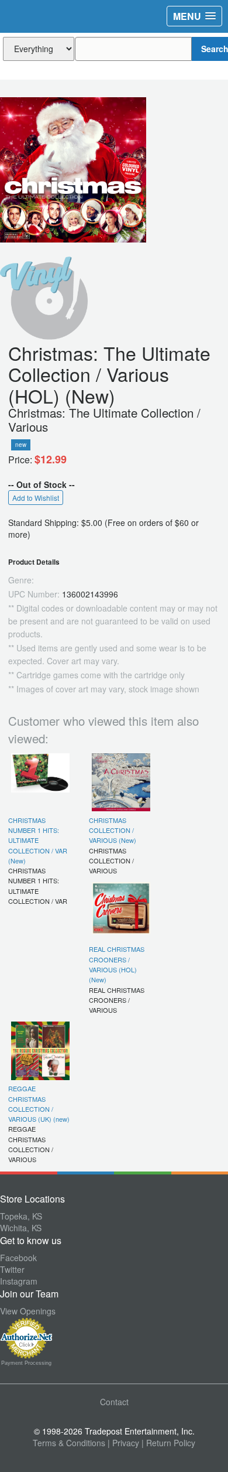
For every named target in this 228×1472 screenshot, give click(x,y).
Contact (114, 1402)
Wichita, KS (21, 1228)
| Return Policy (168, 1443)
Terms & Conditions (69, 1443)
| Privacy (123, 1443)
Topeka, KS (21, 1216)
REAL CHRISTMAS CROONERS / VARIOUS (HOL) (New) (116, 964)
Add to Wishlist (35, 498)
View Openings (28, 1311)
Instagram (18, 1281)
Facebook (18, 1257)
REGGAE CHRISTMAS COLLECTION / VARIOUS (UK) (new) (39, 1103)
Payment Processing (26, 1363)
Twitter (12, 1269)
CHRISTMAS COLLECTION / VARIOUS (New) (112, 830)
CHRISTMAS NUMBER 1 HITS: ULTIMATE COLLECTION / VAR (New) (37, 840)
